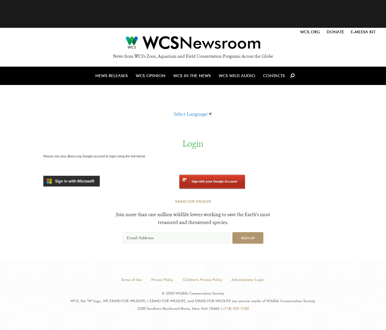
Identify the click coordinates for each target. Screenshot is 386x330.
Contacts (274, 75)
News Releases (111, 75)
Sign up (248, 238)
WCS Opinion (150, 75)
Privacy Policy (162, 280)
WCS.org (310, 31)
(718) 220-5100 (236, 308)
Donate (335, 31)
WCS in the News (192, 75)
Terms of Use (131, 280)
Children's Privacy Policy (202, 280)
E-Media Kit (363, 31)
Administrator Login (247, 280)
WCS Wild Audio (237, 75)
